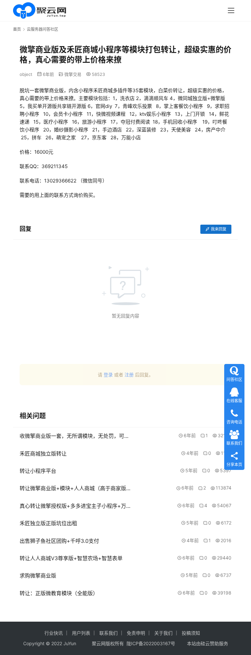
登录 (108, 374)
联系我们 (108, 633)
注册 (129, 374)
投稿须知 (191, 633)
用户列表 (81, 633)
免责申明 (136, 633)
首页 (17, 29)
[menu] (231, 10)
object (26, 74)
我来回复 (218, 229)
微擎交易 (72, 74)
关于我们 (163, 633)
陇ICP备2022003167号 (150, 643)
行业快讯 (53, 633)
